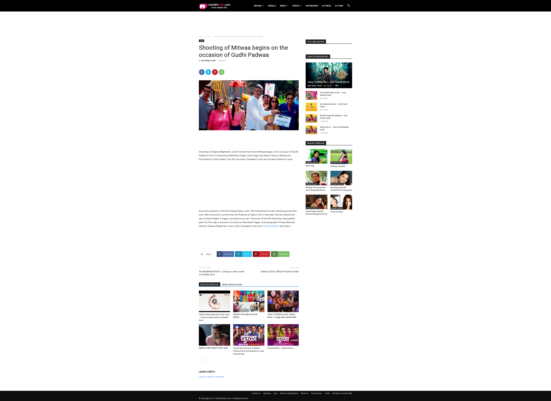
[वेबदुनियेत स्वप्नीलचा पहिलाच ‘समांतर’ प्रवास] (214, 335)
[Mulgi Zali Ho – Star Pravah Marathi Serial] (311, 130)
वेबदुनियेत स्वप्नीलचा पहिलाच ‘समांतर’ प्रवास (213, 348)
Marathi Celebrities (315, 143)
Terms (327, 393)
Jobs (275, 393)
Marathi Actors (311, 184)
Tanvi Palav (310, 166)
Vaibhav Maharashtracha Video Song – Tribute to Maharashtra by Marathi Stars (214, 317)
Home (201, 36)
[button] (348, 6)
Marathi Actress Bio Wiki (342, 393)
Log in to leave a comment (211, 376)
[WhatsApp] (221, 72)
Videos (295, 5)
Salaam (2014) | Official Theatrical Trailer (280, 271)
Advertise (267, 393)
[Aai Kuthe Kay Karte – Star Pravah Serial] (311, 107)
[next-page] (205, 359)
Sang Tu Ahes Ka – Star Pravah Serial (328, 81)
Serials (272, 5)
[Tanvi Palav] (316, 156)
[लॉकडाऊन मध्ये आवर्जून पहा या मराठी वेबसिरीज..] (248, 301)
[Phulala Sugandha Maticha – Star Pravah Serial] (311, 118)
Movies (258, 5)
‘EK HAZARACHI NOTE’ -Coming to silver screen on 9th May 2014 (221, 273)
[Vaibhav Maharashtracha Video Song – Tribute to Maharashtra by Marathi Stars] (214, 301)
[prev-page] (200, 359)
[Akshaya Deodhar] (341, 156)
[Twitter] (208, 72)
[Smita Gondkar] (341, 202)
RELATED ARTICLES (210, 285)
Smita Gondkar (336, 212)
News (283, 5)
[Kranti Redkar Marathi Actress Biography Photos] (316, 202)
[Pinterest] (215, 72)
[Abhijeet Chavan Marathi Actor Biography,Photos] (316, 178)
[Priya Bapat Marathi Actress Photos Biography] (341, 178)
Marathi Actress (312, 162)
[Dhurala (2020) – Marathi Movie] (283, 335)
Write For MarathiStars (289, 393)
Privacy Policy (316, 393)
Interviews (312, 5)
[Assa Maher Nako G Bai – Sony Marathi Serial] (311, 95)
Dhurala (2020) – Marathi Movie (280, 348)
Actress (326, 5)
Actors (339, 5)
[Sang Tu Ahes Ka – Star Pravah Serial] (329, 75)
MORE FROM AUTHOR (232, 285)
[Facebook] (202, 72)
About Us (304, 393)
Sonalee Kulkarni (270, 226)
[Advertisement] (275, 23)
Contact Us (256, 393)
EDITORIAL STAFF (208, 60)
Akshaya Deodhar (337, 166)
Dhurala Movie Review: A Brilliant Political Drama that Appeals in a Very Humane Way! (248, 351)
